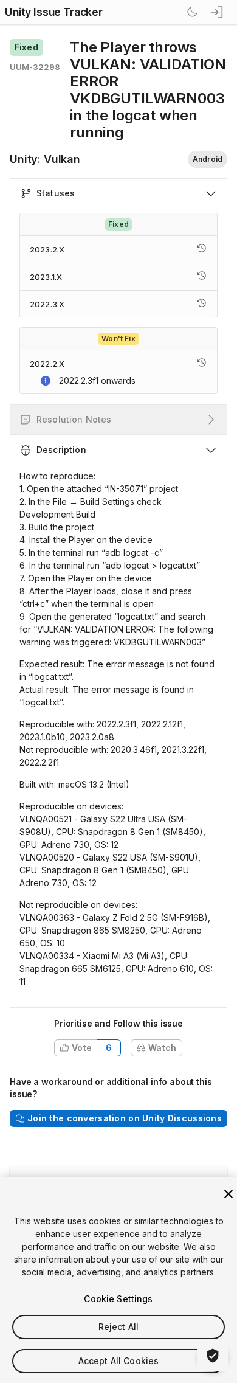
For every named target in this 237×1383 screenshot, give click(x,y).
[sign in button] (217, 12)
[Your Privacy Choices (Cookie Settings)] (212, 1355)
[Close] (228, 1193)
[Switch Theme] (192, 12)
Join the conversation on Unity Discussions (124, 1118)
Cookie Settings (118, 1299)
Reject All (118, 1327)
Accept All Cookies (118, 1361)
